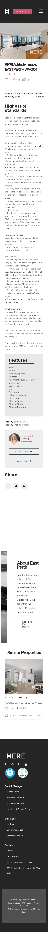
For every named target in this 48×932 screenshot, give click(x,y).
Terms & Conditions (30, 900)
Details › (39, 715)
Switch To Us (13, 792)
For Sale (10, 824)
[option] (24, 41)
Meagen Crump (25, 715)
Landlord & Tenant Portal (18, 809)
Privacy (36, 903)
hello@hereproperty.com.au (19, 862)
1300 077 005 (13, 856)
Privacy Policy (15, 900)
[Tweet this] (16, 486)
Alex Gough (27, 436)
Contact (10, 850)
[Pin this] (24, 486)
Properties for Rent (15, 797)
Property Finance (15, 835)
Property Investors (15, 803)
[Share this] (8, 486)
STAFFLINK (24, 906)
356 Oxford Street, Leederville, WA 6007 (23, 870)
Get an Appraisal (15, 830)
